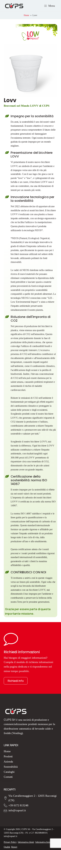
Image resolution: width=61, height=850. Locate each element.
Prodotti (8, 756)
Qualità (7, 847)
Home (26, 15)
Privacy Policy (10, 842)
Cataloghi (9, 771)
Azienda (8, 761)
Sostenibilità (11, 766)
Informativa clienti (26, 842)
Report (14, 847)
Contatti (8, 776)
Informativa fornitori (44, 842)
